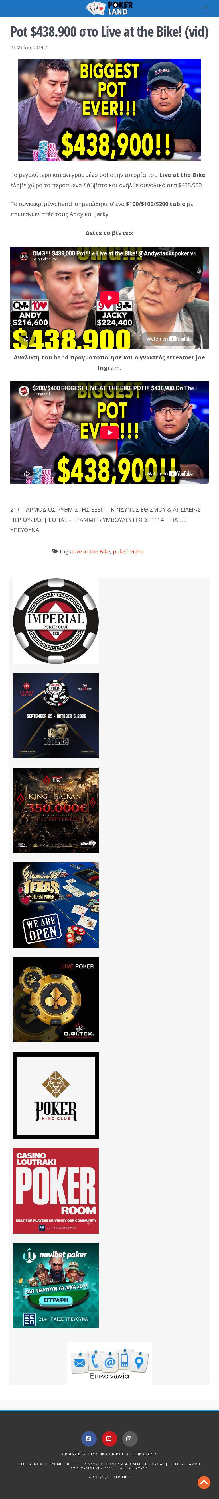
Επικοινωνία (145, 1454)
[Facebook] (89, 1439)
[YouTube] (109, 1439)
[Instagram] (130, 1439)
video (136, 551)
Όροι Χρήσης (74, 1454)
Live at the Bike (91, 551)
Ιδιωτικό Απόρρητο (109, 1454)
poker (120, 551)
